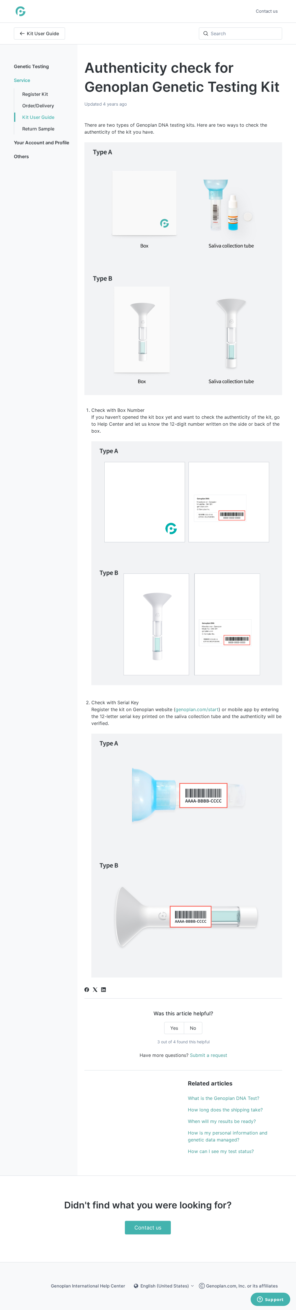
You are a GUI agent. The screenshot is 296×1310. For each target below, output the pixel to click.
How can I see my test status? (221, 1151)
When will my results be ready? (222, 1121)
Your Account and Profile (41, 142)
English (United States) (164, 1286)
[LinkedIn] (103, 990)
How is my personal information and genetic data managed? (227, 1136)
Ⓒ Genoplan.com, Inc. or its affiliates (238, 1286)
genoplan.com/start (197, 709)
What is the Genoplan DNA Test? (223, 1098)
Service (22, 80)
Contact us (267, 11)
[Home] (20, 11)
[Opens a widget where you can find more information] (270, 1300)
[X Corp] (95, 990)
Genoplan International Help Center (88, 1286)
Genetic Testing (31, 66)
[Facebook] (86, 990)
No (193, 1028)
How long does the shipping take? (225, 1110)
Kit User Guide (43, 33)
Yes (174, 1028)
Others (21, 156)
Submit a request (208, 1055)
